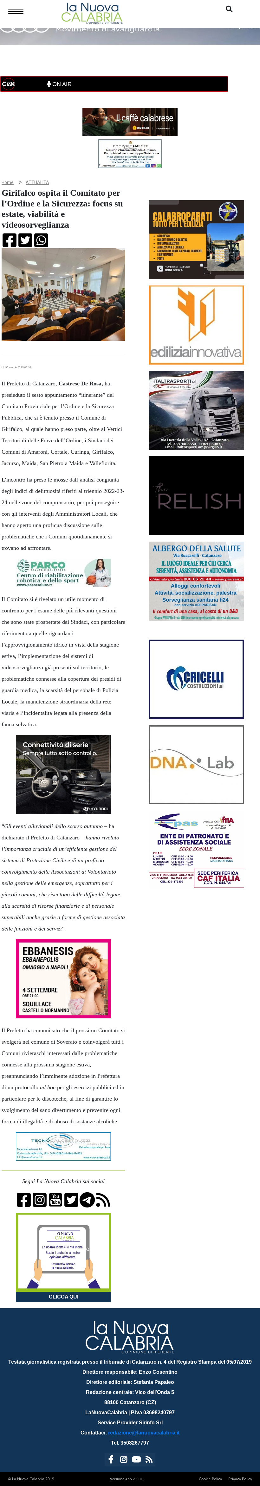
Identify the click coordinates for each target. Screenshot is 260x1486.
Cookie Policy (210, 1479)
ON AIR (61, 84)
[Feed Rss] (149, 1460)
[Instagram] (123, 1460)
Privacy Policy (240, 1479)
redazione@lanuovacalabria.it (143, 1432)
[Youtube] (136, 1460)
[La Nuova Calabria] (92, 12)
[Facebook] (111, 1460)
